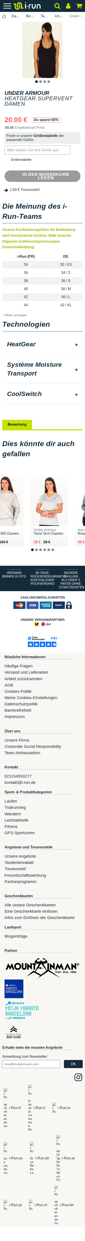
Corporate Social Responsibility (33, 746)
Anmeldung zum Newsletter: (25, 1056)
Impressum (15, 716)
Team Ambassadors (22, 753)
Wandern (13, 814)
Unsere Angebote (20, 856)
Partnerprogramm (20, 881)
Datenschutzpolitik (21, 704)
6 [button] (56, 553)
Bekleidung (30, 16)
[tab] (42, 344)
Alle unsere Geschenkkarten (30, 905)
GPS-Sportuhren (20, 833)
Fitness (11, 826)
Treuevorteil (15, 869)
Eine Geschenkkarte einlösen (31, 911)
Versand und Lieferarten (26, 672)
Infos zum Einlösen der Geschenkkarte (40, 917)
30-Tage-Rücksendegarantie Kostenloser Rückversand (44, 578)
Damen (16, 16)
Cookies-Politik (18, 691)
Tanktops (45, 16)
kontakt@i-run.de (20, 782)
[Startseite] (4, 16)
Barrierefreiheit (18, 710)
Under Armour (59, 16)
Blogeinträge (16, 936)
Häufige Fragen (19, 666)
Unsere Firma (17, 740)
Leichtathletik (16, 820)
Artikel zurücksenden (23, 679)
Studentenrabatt (19, 862)
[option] (42, 50)
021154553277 (18, 776)
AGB (9, 685)
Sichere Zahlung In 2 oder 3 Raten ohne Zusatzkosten (71, 580)
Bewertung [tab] (17, 424)
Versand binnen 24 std (14, 574)
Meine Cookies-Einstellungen (31, 697)
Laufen (11, 801)
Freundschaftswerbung (25, 875)
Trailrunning (15, 807)
